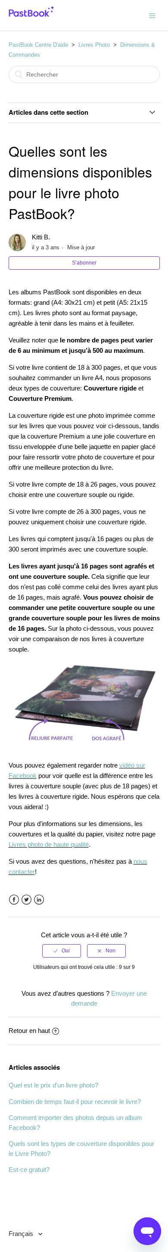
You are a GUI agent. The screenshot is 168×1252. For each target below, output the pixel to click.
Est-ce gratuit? (29, 1169)
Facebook (14, 899)
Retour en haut (29, 1030)
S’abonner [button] (84, 263)
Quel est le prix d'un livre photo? (53, 1085)
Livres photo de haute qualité (49, 844)
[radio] (61, 950)
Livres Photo (94, 45)
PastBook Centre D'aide (38, 45)
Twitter (26, 899)
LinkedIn (39, 899)
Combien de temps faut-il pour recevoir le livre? (75, 1101)
